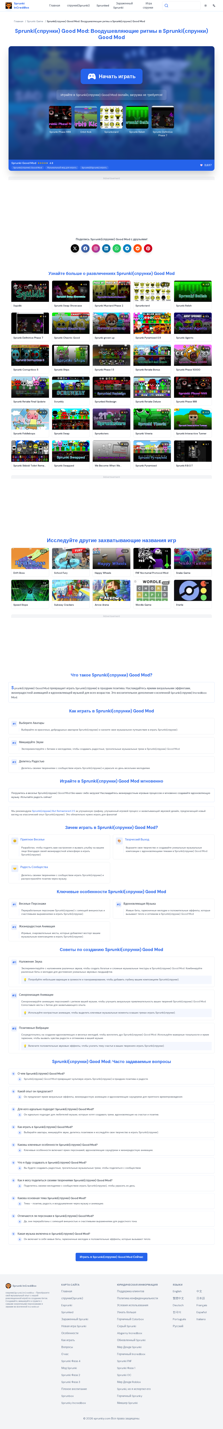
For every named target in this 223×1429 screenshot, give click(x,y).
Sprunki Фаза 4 (70, 1361)
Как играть (68, 1340)
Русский (178, 1326)
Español (202, 1312)
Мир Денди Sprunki (129, 1347)
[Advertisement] (111, 204)
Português (179, 1319)
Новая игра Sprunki (73, 1326)
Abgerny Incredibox (129, 1333)
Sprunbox (67, 1396)
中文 (199, 1291)
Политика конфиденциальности (137, 1298)
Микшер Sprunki (127, 1403)
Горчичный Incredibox (131, 1354)
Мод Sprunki (69, 1368)
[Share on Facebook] (85, 248)
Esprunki (66, 1305)
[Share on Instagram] (96, 248)
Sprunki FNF (124, 1361)
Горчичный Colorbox (130, 1319)
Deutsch (178, 1305)
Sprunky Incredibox (73, 1403)
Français (202, 1305)
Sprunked (103, 5)
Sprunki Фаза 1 (126, 1368)
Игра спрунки (148, 5)
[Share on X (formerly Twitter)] (75, 248)
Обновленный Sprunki (131, 1340)
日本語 (201, 1298)
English (177, 1291)
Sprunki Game (35, 21)
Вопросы (67, 1347)
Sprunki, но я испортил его (134, 1389)
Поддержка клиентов (130, 1291)
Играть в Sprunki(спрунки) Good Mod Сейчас (111, 1257)
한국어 (177, 1312)
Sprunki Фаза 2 (70, 1375)
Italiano (201, 1319)
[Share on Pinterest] (148, 248)
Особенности (69, 1333)
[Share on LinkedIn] (106, 248)
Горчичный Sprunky (129, 1396)
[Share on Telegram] (127, 248)
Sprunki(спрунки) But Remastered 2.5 (53, 811)
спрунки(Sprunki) (78, 5)
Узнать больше (126, 1312)
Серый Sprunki (126, 1326)
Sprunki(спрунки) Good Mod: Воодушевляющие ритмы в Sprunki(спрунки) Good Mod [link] (96, 21)
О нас (65, 1354)
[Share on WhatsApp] (117, 248)
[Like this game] (201, 165)
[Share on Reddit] (137, 248)
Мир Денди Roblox (129, 1382)
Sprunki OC (124, 1375)
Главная (54, 5)
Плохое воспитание (74, 1389)
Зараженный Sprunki (123, 5)
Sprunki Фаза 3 (70, 1382)
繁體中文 (178, 1298)
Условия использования (132, 1305)
